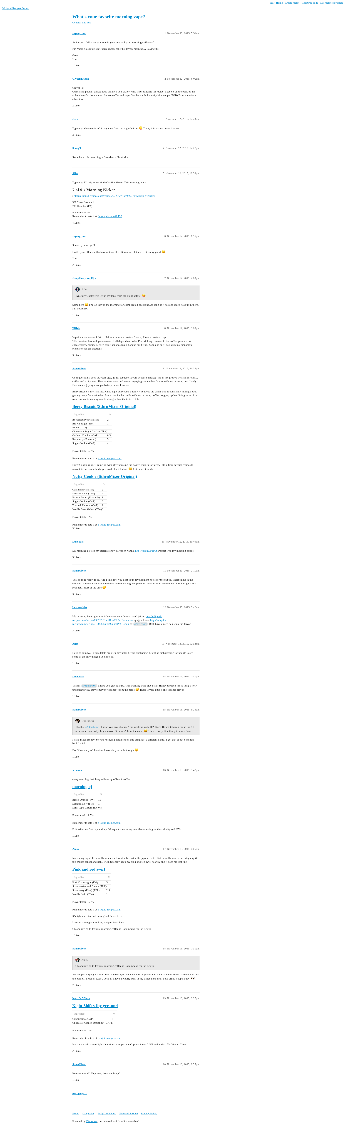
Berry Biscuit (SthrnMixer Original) (104, 406)
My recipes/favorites (331, 2)
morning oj (82, 786)
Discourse (91, 1121)
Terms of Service (128, 1113)
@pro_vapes (140, 624)
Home (75, 1113)
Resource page (310, 2)
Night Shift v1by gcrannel (95, 1005)
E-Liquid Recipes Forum (15, 8)
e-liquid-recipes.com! (109, 458)
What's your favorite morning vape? (108, 16)
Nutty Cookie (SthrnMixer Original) (104, 476)
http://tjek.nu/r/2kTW (110, 216)
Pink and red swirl (88, 869)
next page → (79, 1093)
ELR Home (276, 2)
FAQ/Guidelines (107, 1113)
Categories (88, 1113)
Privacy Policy (149, 1113)
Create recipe (292, 2)
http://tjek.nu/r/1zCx (146, 550)
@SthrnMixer (89, 685)
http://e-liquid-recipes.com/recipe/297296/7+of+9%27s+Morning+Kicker (114, 195)
